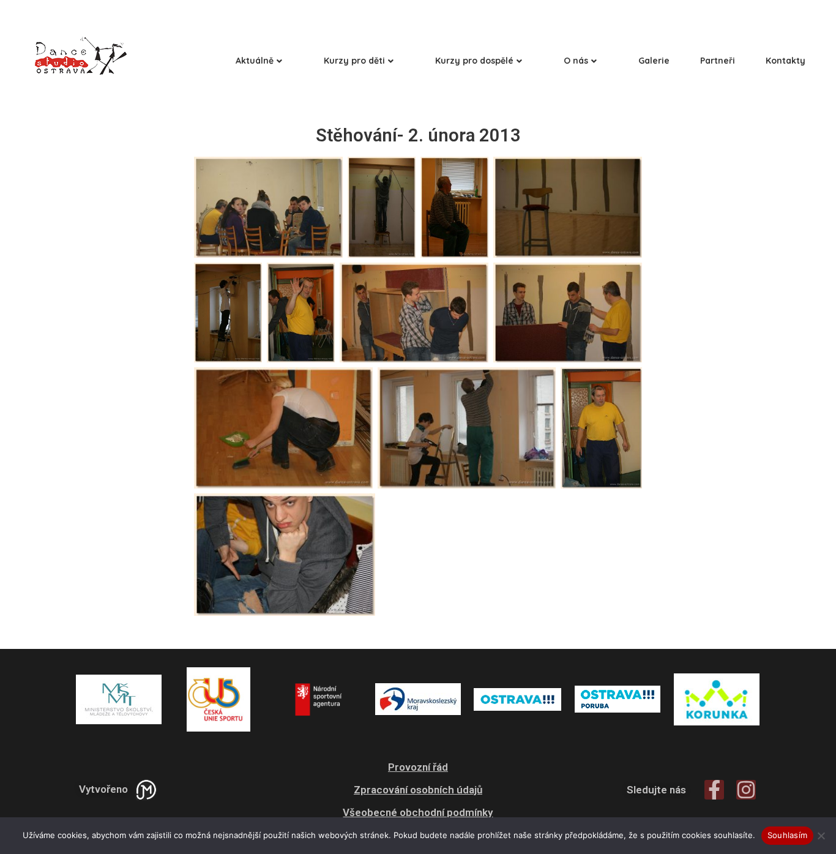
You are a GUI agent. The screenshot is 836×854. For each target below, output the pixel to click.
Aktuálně (255, 60)
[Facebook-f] (714, 790)
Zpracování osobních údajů (418, 790)
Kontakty (785, 60)
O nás (576, 60)
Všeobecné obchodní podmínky (418, 812)
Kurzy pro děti (354, 60)
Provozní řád (418, 767)
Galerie (654, 60)
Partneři (717, 60)
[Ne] (821, 836)
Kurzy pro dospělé (474, 60)
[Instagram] (746, 790)
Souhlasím (787, 835)
